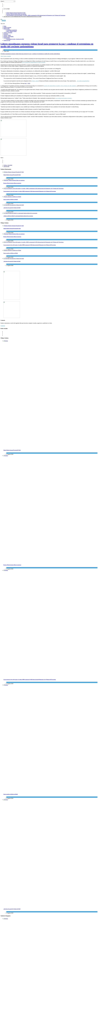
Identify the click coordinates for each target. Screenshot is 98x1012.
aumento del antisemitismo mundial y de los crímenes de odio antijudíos (60, 85)
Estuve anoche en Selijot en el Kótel (10, 199)
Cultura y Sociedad (7, 32)
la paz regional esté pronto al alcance (63, 98)
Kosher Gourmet (7, 27)
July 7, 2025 (27, 83)
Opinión (8, 202)
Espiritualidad (6, 37)
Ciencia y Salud (7, 35)
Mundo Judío (6, 28)
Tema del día (17, 50)
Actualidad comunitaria (11, 30)
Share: (2, 157)
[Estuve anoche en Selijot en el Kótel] (12, 196)
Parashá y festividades (8, 36)
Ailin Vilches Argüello (6, 56)
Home (4, 26)
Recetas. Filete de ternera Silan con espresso (16, 14)
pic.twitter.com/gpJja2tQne (83, 81)
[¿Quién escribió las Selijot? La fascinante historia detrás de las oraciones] (20, 213)
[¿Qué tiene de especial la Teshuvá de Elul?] (13, 205)
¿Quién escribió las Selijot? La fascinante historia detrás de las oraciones (18, 215)
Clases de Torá (6, 40)
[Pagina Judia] (3, 20)
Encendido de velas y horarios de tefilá (15, 39)
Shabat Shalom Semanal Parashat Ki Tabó (15, 12)
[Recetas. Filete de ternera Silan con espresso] (14, 180)
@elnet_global (35, 81)
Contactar (3, 325)
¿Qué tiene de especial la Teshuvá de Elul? (12, 207)
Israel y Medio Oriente (11, 31)
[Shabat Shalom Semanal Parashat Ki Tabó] (13, 172)
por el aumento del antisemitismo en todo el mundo (33, 62)
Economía (5, 33)
